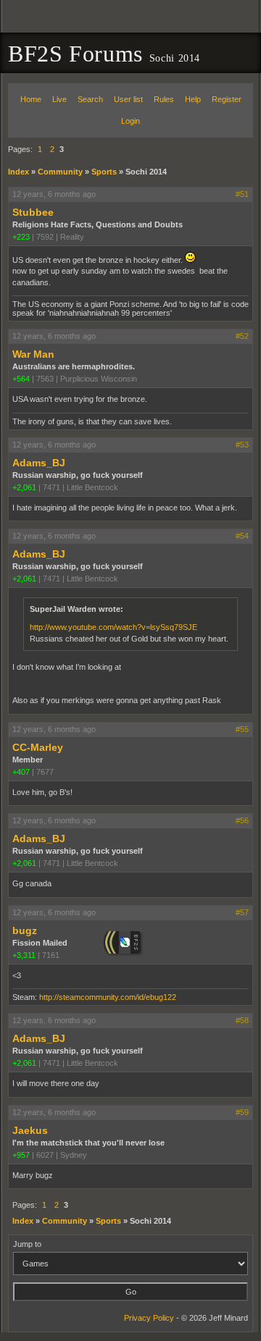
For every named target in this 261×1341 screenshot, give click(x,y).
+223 (21, 236)
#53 (242, 444)
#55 (242, 729)
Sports (104, 171)
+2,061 (24, 487)
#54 (242, 535)
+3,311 (24, 955)
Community (60, 171)
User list (128, 99)
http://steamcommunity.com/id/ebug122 (107, 997)
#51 (242, 194)
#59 (242, 1112)
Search (90, 99)
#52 (242, 336)
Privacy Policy (149, 1317)
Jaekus (30, 1130)
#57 (242, 912)
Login (130, 121)
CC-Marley (37, 747)
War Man (33, 354)
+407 (21, 772)
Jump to (27, 1244)
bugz (24, 930)
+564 (21, 378)
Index (18, 171)
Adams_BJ (38, 462)
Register (226, 99)
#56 (242, 820)
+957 (21, 1155)
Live (59, 99)
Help (193, 99)
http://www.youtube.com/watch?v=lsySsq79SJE (113, 627)
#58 (242, 1020)
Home (30, 99)
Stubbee (33, 212)
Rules (164, 99)
